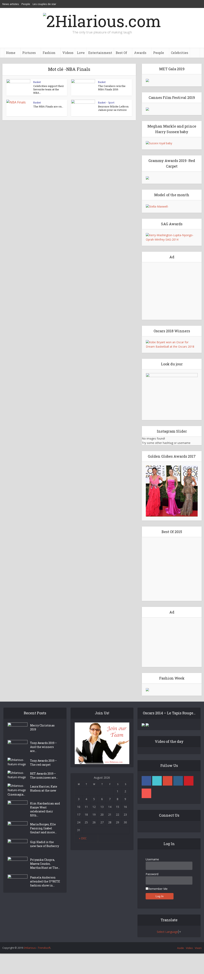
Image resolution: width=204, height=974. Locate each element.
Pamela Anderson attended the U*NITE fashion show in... (45, 881)
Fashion (49, 53)
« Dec (83, 838)
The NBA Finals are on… (48, 106)
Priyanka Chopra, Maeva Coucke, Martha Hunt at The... (45, 864)
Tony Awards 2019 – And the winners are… (43, 747)
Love (81, 53)
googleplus (167, 781)
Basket (37, 82)
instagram (178, 781)
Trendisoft (44, 948)
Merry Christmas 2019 (42, 727)
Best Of (121, 53)
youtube (146, 793)
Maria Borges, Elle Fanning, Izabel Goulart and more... (43, 828)
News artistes (10, 4)
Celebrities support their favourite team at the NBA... (48, 89)
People (26, 4)
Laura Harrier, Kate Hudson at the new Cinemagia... (32, 790)
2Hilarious (30, 948)
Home (10, 53)
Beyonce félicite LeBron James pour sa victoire (113, 108)
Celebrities (179, 53)
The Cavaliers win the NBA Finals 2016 (112, 87)
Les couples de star (44, 4)
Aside (180, 948)
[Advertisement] (172, 291)
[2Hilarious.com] (102, 20)
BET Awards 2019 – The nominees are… (44, 775)
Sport (111, 102)
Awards (140, 53)
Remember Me (158, 889)
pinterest (188, 781)
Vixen (198, 948)
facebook (146, 781)
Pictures (29, 53)
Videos (67, 53)
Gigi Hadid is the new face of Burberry (44, 844)
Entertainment (100, 53)
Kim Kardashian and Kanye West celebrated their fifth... (45, 809)
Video (189, 948)
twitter (157, 781)
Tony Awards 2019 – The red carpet (43, 762)
